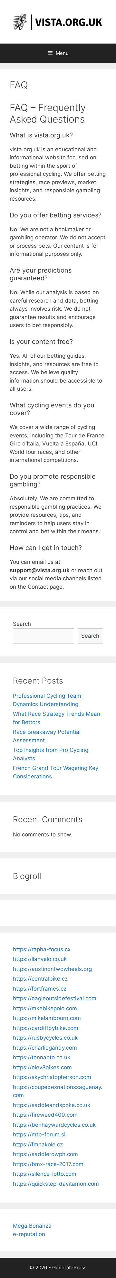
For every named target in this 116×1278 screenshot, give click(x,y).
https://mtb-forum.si (39, 1134)
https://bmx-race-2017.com (48, 1164)
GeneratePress (69, 1267)
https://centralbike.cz (40, 978)
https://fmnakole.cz (38, 1144)
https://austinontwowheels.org (52, 969)
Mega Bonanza (32, 1226)
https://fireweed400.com (45, 1115)
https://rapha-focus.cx (42, 949)
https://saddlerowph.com (45, 1154)
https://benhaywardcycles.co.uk (54, 1125)
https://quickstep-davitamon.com (56, 1184)
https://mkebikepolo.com (45, 1008)
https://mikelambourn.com (47, 1018)
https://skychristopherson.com (52, 1077)
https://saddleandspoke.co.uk (51, 1105)
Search (22, 624)
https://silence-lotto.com (44, 1174)
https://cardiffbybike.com (45, 1028)
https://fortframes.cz (39, 988)
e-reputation (29, 1234)
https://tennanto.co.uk (41, 1057)
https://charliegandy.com (45, 1047)
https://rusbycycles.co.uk (45, 1037)
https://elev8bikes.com (42, 1067)
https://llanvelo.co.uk (40, 959)
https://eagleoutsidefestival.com (54, 998)
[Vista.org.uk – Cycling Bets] (58, 21)
